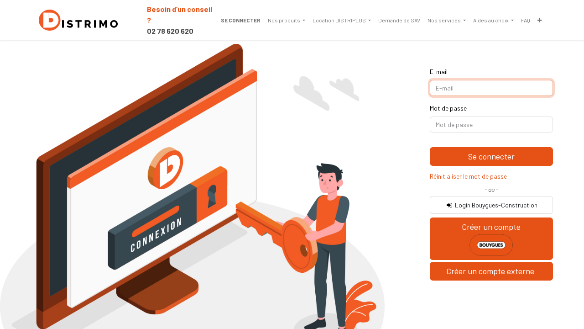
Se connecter (241, 20)
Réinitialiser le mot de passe (468, 176)
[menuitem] (286, 20)
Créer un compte (491, 227)
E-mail (439, 71)
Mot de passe (448, 108)
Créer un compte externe (491, 271)
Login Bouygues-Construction (495, 205)
